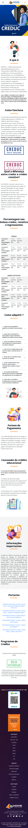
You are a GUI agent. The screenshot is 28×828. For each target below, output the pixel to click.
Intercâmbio (14, 737)
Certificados (14, 771)
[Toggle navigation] (3, 2)
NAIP (14, 748)
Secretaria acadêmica (14, 766)
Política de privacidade (15, 826)
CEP (14, 756)
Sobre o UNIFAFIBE (14, 795)
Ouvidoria (14, 777)
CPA (14, 759)
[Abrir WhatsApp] (24, 824)
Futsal (14, 745)
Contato (14, 786)
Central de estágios (14, 768)
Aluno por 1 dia (14, 739)
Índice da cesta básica (14, 774)
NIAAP (14, 750)
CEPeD (14, 753)
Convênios (14, 742)
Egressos (14, 779)
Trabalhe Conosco (14, 797)
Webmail (14, 792)
